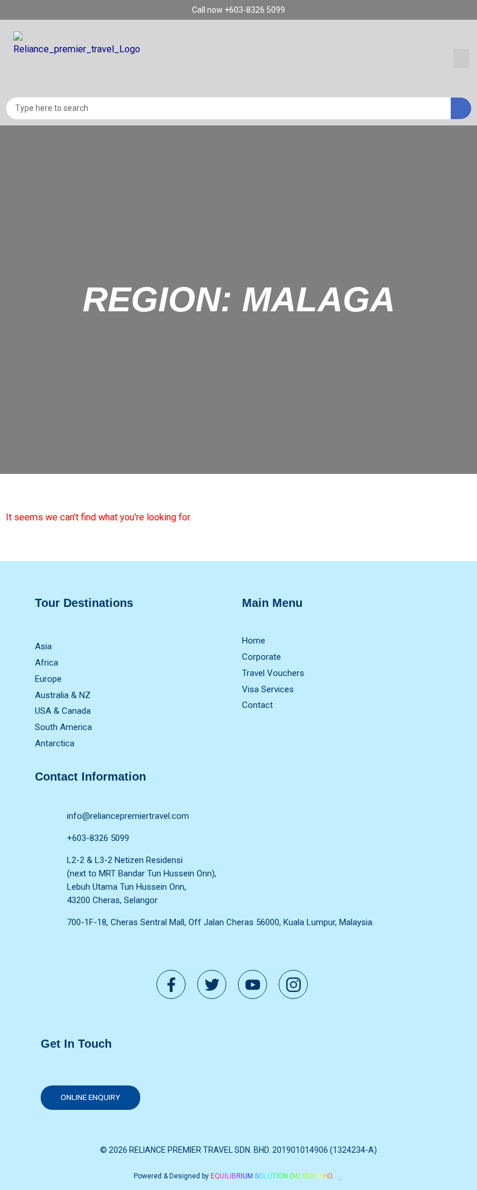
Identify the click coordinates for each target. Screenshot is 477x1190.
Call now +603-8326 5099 (238, 10)
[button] (461, 58)
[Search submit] (461, 108)
